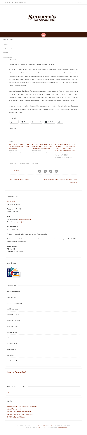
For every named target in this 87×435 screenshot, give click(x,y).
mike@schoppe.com (24, 219)
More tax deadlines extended (19, 179)
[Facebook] (78, 2)
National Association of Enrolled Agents (19, 411)
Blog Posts (7, 57)
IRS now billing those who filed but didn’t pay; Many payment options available (42, 146)
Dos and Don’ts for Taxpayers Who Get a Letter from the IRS (19, 146)
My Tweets (10, 392)
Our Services (8, 39)
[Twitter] (81, 2)
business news (12, 297)
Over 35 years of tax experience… (15, 2)
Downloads (7, 53)
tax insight (10, 355)
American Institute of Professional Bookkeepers (21, 406)
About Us (6, 44)
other (9, 338)
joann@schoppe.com (23, 222)
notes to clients (12, 332)
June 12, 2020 (14, 171)
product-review (12, 343)
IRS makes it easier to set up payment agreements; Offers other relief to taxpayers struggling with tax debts (65, 148)
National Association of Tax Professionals (19, 414)
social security (12, 349)
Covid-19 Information (14, 303)
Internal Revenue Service (14, 409)
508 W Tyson (11, 201)
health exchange (12, 309)
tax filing (35, 163)
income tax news (12, 326)
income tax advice (13, 315)
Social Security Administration (16, 417)
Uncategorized (12, 361)
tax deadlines (24, 163)
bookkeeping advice (13, 292)
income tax (13, 163)
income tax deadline (13, 320)
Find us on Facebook (16, 372)
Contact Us (7, 48)
